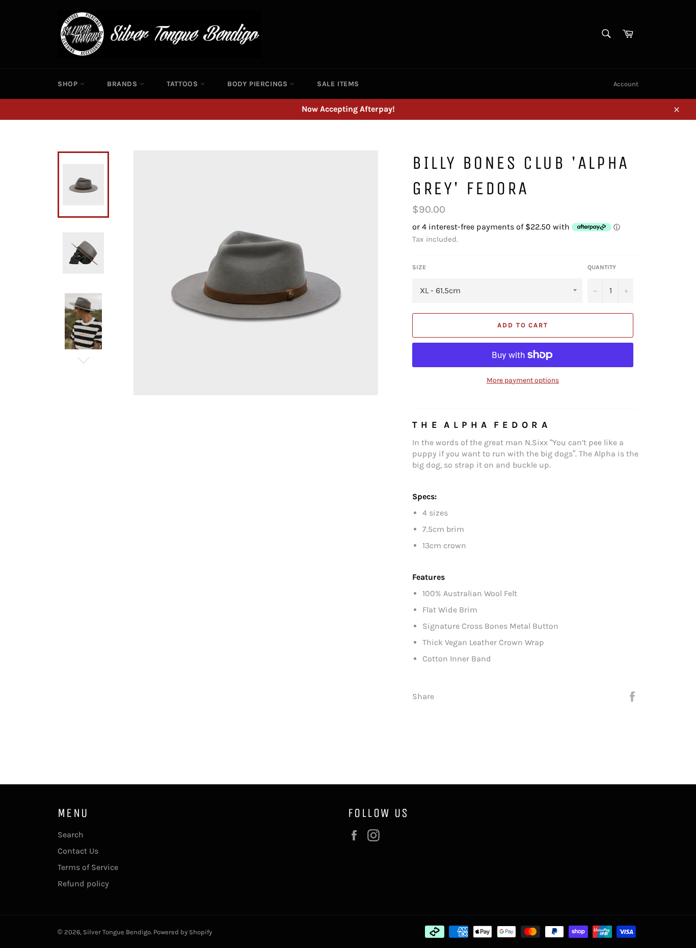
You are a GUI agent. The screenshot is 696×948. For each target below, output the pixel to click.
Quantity (601, 267)
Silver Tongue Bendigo (117, 932)
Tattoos (183, 84)
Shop (69, 84)
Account (625, 84)
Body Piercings (258, 84)
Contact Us (78, 851)
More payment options (523, 380)
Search (71, 834)
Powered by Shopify (182, 932)
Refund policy (83, 883)
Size (419, 267)
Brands (123, 84)
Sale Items (338, 84)
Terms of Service (88, 867)
